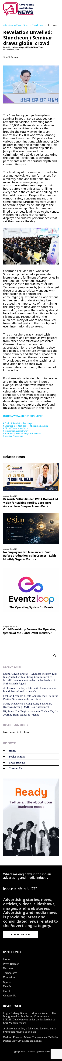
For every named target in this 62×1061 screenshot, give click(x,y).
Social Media (17, 756)
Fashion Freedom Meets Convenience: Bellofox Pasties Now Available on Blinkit (30, 697)
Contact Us (15, 768)
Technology (10, 972)
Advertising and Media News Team (28, 47)
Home (12, 750)
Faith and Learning (39, 426)
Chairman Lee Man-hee (15, 426)
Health (7, 986)
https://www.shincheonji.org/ (23, 416)
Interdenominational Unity (16, 431)
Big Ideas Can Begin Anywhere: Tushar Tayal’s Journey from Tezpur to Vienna (30, 713)
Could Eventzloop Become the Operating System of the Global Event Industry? (30, 631)
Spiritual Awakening (14, 436)
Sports (6, 982)
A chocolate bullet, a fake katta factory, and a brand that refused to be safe (29, 690)
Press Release (17, 762)
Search (53, 655)
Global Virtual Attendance (16, 428)
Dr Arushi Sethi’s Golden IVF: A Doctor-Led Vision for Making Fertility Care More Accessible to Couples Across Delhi (30, 502)
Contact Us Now (20, 934)
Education (9, 977)
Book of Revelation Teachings (18, 423)
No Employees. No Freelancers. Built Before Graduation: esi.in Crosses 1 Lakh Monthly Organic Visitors (29, 555)
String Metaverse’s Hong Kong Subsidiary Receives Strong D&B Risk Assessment (27, 705)
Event (6, 991)
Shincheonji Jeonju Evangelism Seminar (23, 433)
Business (8, 968)
